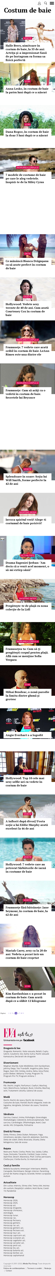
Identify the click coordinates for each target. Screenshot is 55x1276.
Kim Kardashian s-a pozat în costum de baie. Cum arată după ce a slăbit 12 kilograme (26, 997)
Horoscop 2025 (10, 1202)
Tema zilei (37, 1185)
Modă (7, 1096)
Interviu (17, 1185)
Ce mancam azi (34, 1159)
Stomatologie (10, 1119)
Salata (38, 1151)
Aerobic (18, 1137)
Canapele (8, 1171)
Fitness (12, 1134)
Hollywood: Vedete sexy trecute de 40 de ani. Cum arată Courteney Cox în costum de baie (27, 309)
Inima (21, 1117)
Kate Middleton (26, 1066)
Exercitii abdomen (31, 1137)
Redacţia (47, 1268)
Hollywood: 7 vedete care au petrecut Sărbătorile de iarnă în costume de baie (26, 867)
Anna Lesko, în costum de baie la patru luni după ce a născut (27, 90)
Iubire (6, 1053)
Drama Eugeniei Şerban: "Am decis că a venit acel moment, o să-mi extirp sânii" (27, 566)
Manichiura (13, 1088)
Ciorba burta (20, 1159)
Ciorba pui (8, 1159)
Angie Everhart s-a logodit (24, 735)
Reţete (7, 1148)
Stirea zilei (27, 1185)
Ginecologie (41, 1117)
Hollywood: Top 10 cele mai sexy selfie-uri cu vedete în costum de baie (25, 781)
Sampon (24, 1088)
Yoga (40, 1134)
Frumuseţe (10, 1082)
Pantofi (23, 1102)
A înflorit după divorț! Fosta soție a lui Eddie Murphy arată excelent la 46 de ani (27, 824)
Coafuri (35, 1085)
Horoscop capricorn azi (14, 1235)
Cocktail (31, 1154)
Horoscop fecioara (12, 1220)
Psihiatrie (28, 1125)
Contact (9, 1270)
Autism (7, 1176)
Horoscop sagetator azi (14, 1240)
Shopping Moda (27, 512)
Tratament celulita (17, 1090)
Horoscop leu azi (11, 1248)
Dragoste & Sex (12, 1048)
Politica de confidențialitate (14, 1268)
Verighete (16, 1105)
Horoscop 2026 (10, 1200)
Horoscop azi (10, 1205)
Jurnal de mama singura (15, 1173)
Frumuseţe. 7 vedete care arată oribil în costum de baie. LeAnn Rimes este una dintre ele (27, 350)
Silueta (36, 1139)
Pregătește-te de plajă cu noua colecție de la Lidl (27, 607)
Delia (35, 1071)
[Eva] (9, 3)
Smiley (22, 1071)
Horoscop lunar (11, 1215)
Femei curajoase (43, 1173)
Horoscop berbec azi (13, 1253)
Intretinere (9, 1137)
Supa (6, 1154)
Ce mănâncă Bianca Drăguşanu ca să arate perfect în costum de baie (27, 264)
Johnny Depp (10, 1068)
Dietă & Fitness (12, 1131)
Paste (15, 1151)
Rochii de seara (17, 1100)
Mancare (8, 1151)
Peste (28, 1151)
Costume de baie (11, 1102)
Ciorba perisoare (43, 1156)
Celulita (37, 1088)
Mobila (44, 1168)
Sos (33, 1151)
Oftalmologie (29, 1122)
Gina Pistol (43, 1071)
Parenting (44, 1171)
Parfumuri (26, 1085)
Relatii (39, 1051)
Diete (6, 1134)
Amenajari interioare (30, 1168)
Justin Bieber (10, 1073)
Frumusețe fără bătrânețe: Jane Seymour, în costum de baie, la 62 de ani (27, 911)
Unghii (17, 1085)
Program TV (37, 1073)
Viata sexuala (29, 1051)
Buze (31, 1088)
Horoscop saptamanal (14, 1255)
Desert (16, 1156)
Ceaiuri (14, 1117)
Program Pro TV (11, 1076)
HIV (11, 1125)
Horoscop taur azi (12, 1233)
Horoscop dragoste (12, 1207)
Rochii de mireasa (34, 1100)
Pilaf (32, 1156)
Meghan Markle (11, 1066)
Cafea (45, 1151)
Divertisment (11, 1062)
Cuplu (45, 1051)
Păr (5, 1085)
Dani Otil (14, 1071)
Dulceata (13, 1154)
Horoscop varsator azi (14, 1243)
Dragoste (8, 1051)
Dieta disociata (25, 1139)
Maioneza (24, 1156)
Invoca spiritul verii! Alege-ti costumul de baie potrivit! (26, 521)
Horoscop (9, 1197)
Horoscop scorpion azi (14, 1238)
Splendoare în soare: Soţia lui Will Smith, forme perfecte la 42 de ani (26, 480)
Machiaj (43, 1085)
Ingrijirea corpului (27, 167)
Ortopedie (18, 1125)
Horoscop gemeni (12, 1223)
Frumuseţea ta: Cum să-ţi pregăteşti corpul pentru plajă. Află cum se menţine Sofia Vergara (27, 654)
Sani (6, 1088)
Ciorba (22, 1151)
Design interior (32, 1171)
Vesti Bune (37, 1188)
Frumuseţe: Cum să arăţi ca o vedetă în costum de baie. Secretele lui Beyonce (25, 393)
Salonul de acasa (34, 1090)
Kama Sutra (29, 1053)
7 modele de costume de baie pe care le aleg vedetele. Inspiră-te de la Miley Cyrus (26, 178)
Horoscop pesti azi (12, 1245)
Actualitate (27, 555)
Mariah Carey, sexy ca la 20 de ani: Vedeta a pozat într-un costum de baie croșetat (26, 954)
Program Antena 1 (27, 1076)
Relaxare (33, 1134)
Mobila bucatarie (12, 1168)
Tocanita (22, 1154)
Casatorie (14, 1053)
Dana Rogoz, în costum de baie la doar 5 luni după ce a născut (27, 133)
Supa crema (41, 1154)
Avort (38, 1122)
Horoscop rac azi (11, 1225)
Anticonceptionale (35, 1119)
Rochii (10, 1085)
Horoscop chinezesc (13, 1210)
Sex (21, 1053)
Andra (29, 1071)
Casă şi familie (12, 1165)
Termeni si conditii (34, 1268)
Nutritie (44, 1137)
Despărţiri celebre (23, 1188)
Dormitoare (18, 1171)
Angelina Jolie (36, 1068)
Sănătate (9, 1114)
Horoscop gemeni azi (13, 1228)
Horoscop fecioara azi (14, 1230)
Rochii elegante (35, 1102)
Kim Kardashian (42, 1066)
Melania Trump (23, 1073)
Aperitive (8, 1156)
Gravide (31, 1173)
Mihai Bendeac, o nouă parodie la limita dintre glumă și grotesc (27, 695)
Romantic (17, 1051)
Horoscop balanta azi (13, 1250)
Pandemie (11, 1191)
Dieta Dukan (22, 1134)
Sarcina (7, 1117)
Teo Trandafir (22, 1068)
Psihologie (30, 1117)
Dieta (27, 254)
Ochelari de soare (30, 1105)
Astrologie (8, 1212)
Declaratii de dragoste (25, 1056)
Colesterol (21, 1119)
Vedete (27, 38)
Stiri (27, 81)
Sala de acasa (21, 1142)
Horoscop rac (10, 1218)
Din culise (8, 1185)
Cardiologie (16, 1122)
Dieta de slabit (10, 1139)
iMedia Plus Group (30, 1263)
